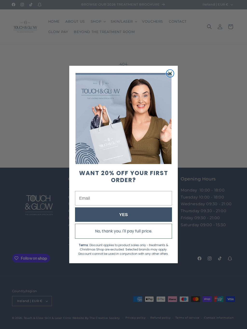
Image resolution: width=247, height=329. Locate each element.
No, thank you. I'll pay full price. (123, 231)
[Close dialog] (170, 73)
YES (123, 214)
